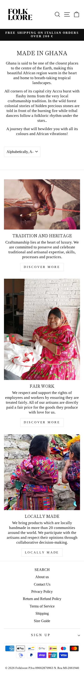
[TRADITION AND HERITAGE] (42, 204)
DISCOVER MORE (42, 267)
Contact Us (42, 584)
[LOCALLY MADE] (42, 472)
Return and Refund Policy (42, 599)
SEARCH (42, 570)
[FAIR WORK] (42, 329)
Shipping (42, 613)
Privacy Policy (42, 592)
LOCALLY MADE (42, 552)
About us (42, 577)
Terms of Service (42, 606)
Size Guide (42, 621)
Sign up (41, 635)
